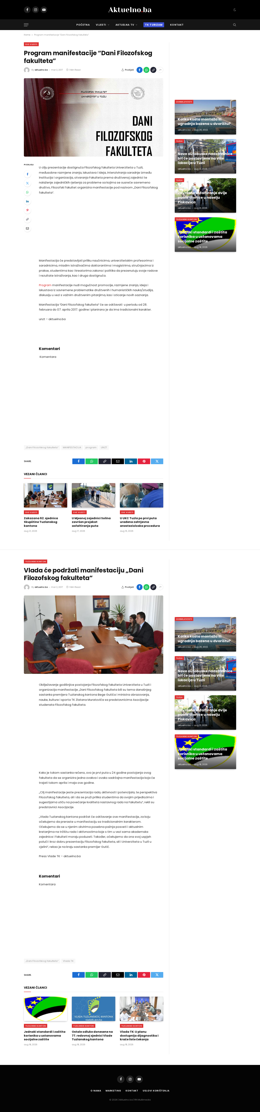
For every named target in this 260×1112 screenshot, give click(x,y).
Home (27, 34)
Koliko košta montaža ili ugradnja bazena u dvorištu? (204, 121)
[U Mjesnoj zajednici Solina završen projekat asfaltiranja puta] (93, 495)
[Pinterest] (27, 210)
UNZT (104, 447)
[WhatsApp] (27, 192)
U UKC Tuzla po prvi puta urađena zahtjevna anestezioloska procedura (140, 522)
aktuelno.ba (41, 69)
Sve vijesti (31, 44)
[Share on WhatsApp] (146, 70)
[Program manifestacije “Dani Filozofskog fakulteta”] (93, 117)
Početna (83, 25)
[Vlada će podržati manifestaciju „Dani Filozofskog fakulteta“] (93, 634)
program (91, 447)
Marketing (113, 1090)
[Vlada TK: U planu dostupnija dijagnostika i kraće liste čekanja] (141, 1009)
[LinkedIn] (27, 201)
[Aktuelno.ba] (130, 9)
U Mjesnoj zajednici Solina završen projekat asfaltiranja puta (91, 522)
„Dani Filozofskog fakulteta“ (42, 447)
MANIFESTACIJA (72, 447)
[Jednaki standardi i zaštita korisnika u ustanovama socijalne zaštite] (45, 1009)
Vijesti (101, 25)
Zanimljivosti (184, 101)
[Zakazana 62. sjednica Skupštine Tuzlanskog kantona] (45, 495)
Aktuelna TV (124, 25)
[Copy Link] (153, 70)
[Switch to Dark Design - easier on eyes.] (234, 9)
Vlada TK (68, 961)
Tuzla (179, 141)
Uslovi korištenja (156, 1090)
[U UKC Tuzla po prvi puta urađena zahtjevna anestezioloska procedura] (141, 495)
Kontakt (177, 25)
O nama (96, 1090)
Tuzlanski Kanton (186, 219)
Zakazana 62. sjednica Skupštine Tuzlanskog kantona (41, 522)
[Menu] (26, 25)
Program (45, 285)
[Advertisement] (98, 226)
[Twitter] (27, 183)
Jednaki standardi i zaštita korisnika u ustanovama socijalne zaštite (202, 237)
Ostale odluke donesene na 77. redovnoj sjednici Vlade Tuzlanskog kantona (92, 1035)
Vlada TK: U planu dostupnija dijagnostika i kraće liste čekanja (139, 1035)
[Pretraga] (234, 25)
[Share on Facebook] (140, 70)
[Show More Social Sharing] (160, 70)
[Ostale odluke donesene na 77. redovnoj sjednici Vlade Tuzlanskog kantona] (93, 1009)
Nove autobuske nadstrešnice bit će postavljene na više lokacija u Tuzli (205, 158)
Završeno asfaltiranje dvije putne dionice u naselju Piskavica (202, 197)
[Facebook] (27, 174)
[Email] (27, 228)
